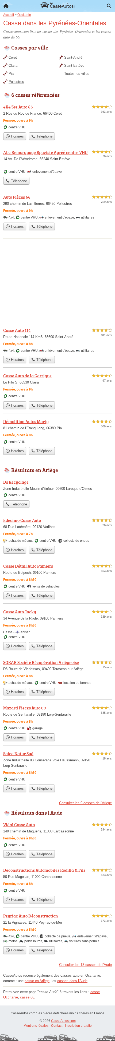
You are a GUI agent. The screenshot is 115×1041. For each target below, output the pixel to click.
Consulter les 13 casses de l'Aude (85, 965)
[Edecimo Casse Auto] (57, 530)
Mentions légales (36, 1026)
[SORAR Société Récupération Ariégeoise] (57, 672)
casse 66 (27, 997)
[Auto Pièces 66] (57, 206)
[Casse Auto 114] (57, 340)
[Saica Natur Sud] (57, 766)
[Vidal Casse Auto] (57, 834)
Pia (11, 74)
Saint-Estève (74, 66)
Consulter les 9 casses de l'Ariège (85, 803)
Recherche (109, 6)
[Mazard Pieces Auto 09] (57, 717)
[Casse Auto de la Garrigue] (57, 385)
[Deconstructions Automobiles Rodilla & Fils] (57, 879)
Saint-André (73, 57)
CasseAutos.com (63, 1021)
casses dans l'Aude (72, 981)
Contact (56, 1026)
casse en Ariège (37, 981)
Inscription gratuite (78, 1026)
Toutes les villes (76, 74)
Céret (13, 57)
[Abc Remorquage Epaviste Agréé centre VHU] (57, 162)
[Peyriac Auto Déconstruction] (57, 928)
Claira (13, 66)
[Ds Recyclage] (57, 488)
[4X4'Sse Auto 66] (57, 116)
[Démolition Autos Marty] (57, 431)
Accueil (6, 6)
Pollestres (16, 82)
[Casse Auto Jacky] (57, 624)
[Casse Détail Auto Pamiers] (57, 575)
